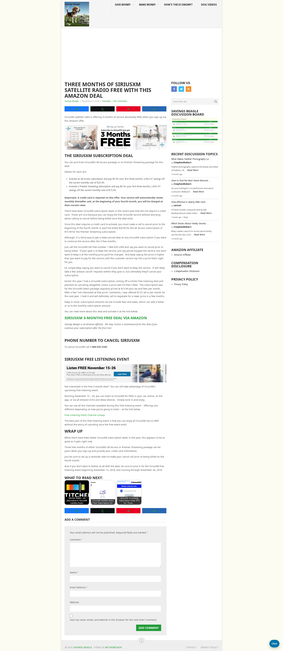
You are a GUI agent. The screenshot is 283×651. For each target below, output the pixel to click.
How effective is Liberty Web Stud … (189, 202)
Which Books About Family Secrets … (190, 223)
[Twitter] (181, 89)
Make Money (147, 4)
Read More (192, 170)
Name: (74, 572)
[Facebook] (174, 89)
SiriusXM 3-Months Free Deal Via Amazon (106, 317)
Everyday (106, 101)
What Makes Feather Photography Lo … (191, 159)
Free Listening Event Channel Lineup (85, 415)
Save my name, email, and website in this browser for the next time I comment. (113, 619)
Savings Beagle (72, 101)
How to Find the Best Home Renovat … (191, 180)
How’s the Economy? (178, 4)
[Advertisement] (141, 53)
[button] (274, 643)
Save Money (123, 4)
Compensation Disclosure (186, 271)
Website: (74, 602)
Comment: (76, 539)
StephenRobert (182, 162)
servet (177, 205)
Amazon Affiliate (182, 254)
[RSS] (188, 89)
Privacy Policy (181, 284)
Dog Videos (209, 4)
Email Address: (79, 587)
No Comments (120, 101)
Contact (191, 647)
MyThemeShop (113, 647)
